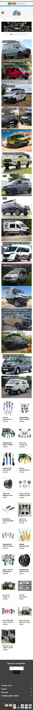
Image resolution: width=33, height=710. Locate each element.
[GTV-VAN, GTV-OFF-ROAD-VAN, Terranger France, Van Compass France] (19, 12)
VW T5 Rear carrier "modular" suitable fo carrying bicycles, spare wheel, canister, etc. (8, 646)
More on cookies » (21, 3)
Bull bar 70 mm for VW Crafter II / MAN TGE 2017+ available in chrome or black (24, 621)
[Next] (28, 27)
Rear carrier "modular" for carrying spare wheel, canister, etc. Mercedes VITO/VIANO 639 (8, 596)
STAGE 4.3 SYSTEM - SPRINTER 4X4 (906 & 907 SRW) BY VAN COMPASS (24, 494)
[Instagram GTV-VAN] (25, 677)
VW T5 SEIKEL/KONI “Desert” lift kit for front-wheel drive (8, 621)
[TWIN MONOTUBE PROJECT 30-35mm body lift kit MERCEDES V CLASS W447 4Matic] (8, 535)
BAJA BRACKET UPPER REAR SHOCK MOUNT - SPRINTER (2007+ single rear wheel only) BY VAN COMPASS (8, 520)
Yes (10, 3)
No (14, 3)
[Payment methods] (6, 705)
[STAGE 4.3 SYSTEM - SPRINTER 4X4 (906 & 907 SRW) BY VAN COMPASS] (25, 484)
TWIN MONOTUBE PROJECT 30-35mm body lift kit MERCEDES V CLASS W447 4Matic (8, 545)
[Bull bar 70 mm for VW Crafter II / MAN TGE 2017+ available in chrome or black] (25, 611)
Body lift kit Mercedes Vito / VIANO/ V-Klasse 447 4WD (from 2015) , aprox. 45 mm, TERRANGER (24, 520)
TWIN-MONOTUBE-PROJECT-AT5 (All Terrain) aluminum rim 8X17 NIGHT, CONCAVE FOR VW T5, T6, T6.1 (24, 570)
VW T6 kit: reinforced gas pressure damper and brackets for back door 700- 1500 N (23, 596)
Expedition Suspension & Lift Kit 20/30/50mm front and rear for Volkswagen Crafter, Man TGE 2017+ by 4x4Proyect (8, 418)
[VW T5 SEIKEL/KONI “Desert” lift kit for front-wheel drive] (8, 611)
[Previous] (5, 27)
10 (26, 34)
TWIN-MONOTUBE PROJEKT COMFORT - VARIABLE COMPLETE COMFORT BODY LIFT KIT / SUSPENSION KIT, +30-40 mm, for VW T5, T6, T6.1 (8, 444)
